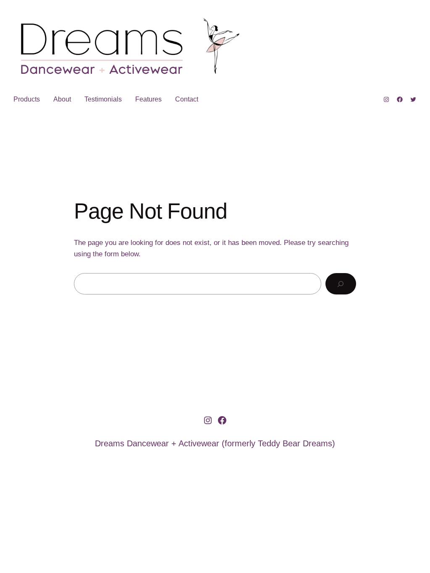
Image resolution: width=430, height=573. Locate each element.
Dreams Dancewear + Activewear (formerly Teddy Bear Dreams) (215, 443)
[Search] (340, 283)
